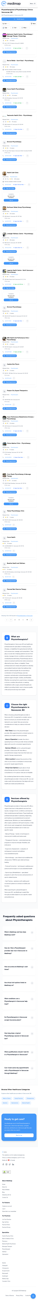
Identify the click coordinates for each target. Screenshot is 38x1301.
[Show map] (33, 1296)
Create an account (7, 1206)
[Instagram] (6, 1164)
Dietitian (4, 1251)
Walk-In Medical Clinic (8, 1238)
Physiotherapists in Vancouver (25, 615)
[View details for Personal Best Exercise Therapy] (19, 599)
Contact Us (5, 1197)
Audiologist (5, 1276)
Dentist (4, 1263)
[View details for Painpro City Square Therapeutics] (19, 401)
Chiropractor (5, 1268)
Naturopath (5, 1273)
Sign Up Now (5, 1222)
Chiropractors (30, 1098)
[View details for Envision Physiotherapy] (19, 152)
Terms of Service (9, 1295)
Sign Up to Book (10, 188)
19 (27, 620)
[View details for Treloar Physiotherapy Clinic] (19, 521)
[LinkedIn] (13, 1164)
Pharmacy (4, 1241)
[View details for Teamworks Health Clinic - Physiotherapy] (19, 125)
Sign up (11, 200)
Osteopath (5, 1265)
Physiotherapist (6, 1249)
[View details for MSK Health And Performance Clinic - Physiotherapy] (19, 348)
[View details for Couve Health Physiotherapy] (19, 99)
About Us (4, 1187)
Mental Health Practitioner (9, 1244)
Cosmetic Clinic (6, 1281)
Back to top (19, 1135)
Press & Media (5, 1189)
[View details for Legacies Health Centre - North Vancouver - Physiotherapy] (19, 285)
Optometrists (14, 1103)
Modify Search (20, 19)
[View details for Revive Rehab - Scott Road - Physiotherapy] (19, 72)
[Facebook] (3, 1164)
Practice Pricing (6, 1227)
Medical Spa (5, 1278)
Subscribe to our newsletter (9, 1211)
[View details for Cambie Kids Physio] (19, 374)
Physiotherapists (14, 38)
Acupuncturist (5, 1271)
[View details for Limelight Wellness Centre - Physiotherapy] (19, 249)
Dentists (5, 1103)
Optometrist (5, 1254)
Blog (3, 1192)
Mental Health (26, 1103)
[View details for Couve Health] (19, 547)
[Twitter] (10, 1164)
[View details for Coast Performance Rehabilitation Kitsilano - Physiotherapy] (19, 427)
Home (3, 1184)
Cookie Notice (29, 1295)
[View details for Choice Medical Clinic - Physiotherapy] (19, 453)
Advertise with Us (6, 1195)
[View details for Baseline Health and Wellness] (19, 573)
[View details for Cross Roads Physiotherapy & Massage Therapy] (19, 489)
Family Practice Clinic (7, 1236)
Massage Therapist (7, 1246)
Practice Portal (6, 1224)
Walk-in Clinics (7, 1098)
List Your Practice (6, 1219)
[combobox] (5, 27)
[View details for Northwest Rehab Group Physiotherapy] (19, 217)
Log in (3, 1209)
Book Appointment (11, 52)
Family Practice (19, 1098)
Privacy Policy (19, 1295)
